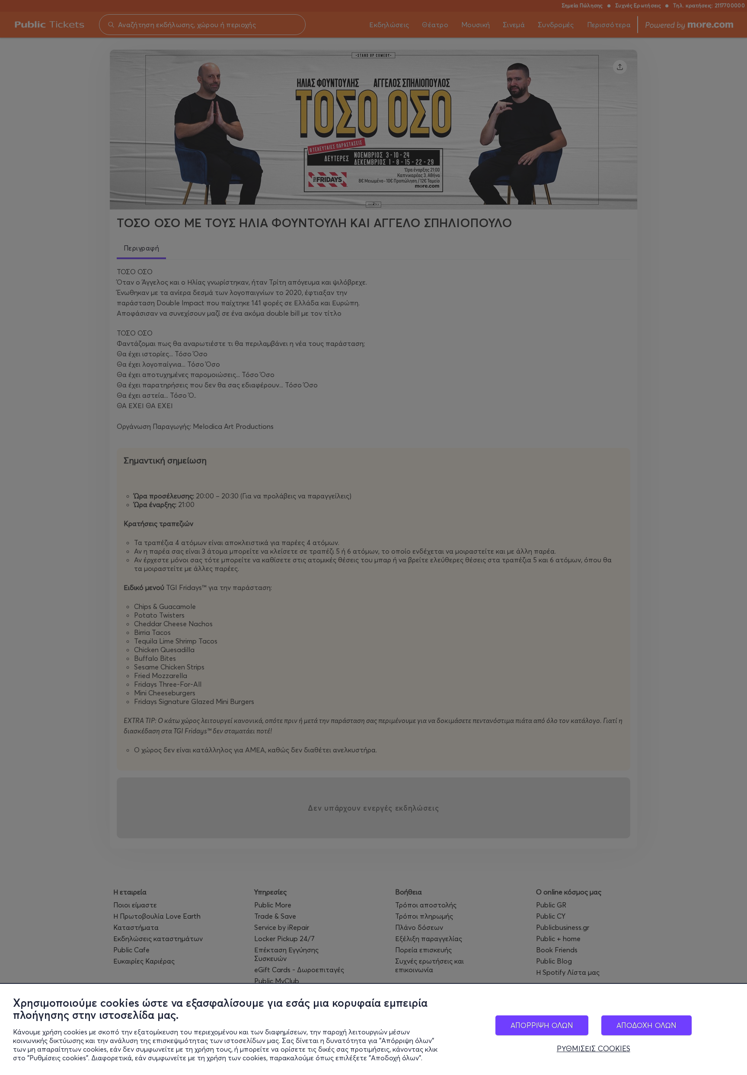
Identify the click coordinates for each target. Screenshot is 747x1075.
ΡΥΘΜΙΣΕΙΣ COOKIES (593, 1048)
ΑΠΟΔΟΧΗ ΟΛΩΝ (646, 1025)
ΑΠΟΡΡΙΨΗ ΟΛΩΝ (542, 1025)
